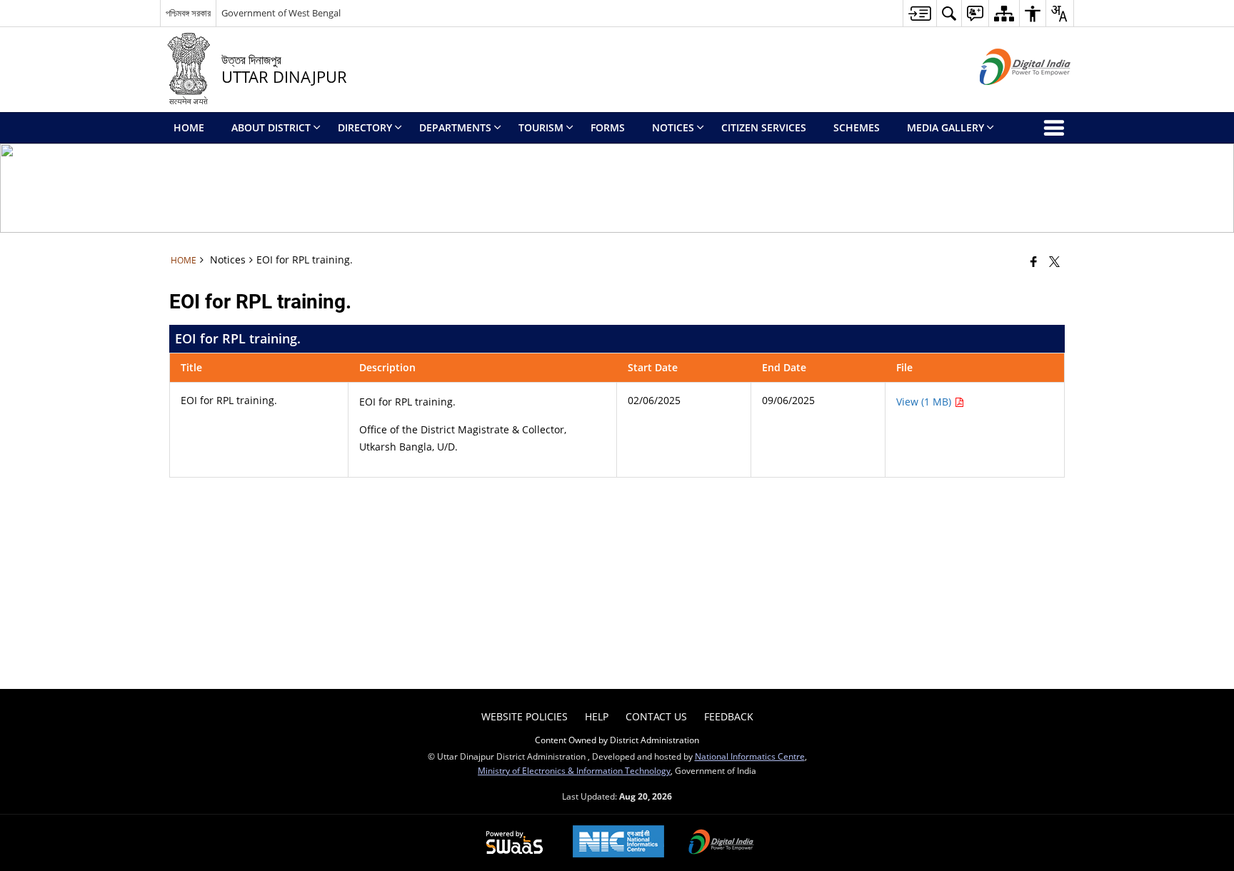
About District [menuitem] (271, 127)
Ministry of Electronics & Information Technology (574, 770)
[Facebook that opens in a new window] (1034, 261)
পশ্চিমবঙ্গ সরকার (188, 12)
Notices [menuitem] (673, 127)
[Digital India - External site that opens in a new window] (1007, 97)
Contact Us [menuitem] (656, 716)
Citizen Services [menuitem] (763, 127)
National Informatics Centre (750, 756)
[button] (948, 13)
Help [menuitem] (596, 716)
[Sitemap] (1003, 13)
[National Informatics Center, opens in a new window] (618, 843)
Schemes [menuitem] (856, 127)
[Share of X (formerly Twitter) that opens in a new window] (1054, 261)
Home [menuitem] (189, 127)
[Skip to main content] (919, 13)
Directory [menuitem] (365, 127)
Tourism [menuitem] (540, 127)
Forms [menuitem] (608, 127)
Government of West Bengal (281, 12)
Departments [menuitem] (455, 127)
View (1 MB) (925, 401)
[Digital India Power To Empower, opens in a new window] (721, 843)
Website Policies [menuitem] (524, 716)
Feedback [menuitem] (728, 716)
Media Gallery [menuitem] (945, 127)
